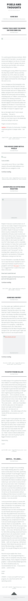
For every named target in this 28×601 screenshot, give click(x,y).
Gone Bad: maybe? (14, 297)
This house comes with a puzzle (14, 147)
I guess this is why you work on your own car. (14, 29)
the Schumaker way (14, 179)
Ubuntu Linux (19, 587)
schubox (8, 179)
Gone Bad (12, 32)
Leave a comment (15, 138)
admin (10, 137)
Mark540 (10, 587)
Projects (16, 32)
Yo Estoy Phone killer (14, 372)
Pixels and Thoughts (14, 6)
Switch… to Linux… (14, 459)
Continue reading (6, 172)
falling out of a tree (20, 178)
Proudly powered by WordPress (9, 597)
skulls (12, 364)
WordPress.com (14, 598)
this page (16, 266)
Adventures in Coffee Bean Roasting (14, 188)
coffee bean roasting (19, 288)
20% (19, 363)
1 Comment (17, 289)
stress (22, 450)
